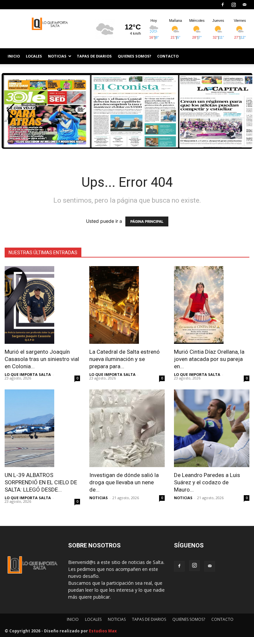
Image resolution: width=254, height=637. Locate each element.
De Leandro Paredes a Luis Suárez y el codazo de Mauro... (207, 482)
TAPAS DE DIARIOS (94, 56)
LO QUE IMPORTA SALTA (28, 374)
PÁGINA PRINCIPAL (146, 221)
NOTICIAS (57, 56)
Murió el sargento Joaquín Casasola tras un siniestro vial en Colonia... (42, 359)
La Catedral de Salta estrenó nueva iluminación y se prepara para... (124, 359)
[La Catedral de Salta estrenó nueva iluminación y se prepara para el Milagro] (127, 305)
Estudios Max (103, 631)
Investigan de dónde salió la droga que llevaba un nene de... (124, 482)
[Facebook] (223, 4)
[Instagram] (233, 4)
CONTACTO (168, 56)
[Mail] (244, 4)
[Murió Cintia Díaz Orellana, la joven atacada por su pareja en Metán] (211, 305)
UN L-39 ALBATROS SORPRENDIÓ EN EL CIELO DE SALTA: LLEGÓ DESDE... (41, 482)
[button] (10, 110)
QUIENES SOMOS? (134, 56)
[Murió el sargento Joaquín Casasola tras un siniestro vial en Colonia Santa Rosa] (42, 305)
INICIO (14, 56)
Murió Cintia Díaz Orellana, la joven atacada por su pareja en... (209, 359)
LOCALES (34, 56)
